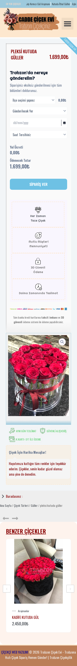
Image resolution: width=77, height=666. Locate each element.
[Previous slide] (7, 589)
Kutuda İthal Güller (58, 4)
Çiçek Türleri (21, 505)
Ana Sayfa (5, 505)
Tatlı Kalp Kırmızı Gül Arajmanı (32, 4)
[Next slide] (70, 589)
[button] (67, 24)
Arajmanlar (23, 611)
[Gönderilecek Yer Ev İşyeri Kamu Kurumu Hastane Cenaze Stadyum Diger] (38, 111)
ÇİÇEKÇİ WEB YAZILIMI (14, 652)
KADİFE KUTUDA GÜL (25, 617)
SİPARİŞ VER (38, 184)
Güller (34, 505)
